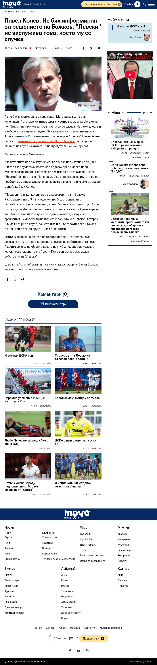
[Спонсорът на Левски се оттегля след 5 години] (78, 339)
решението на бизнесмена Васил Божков (46, 141)
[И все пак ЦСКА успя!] (28, 339)
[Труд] (77, 514)
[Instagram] (87, 650)
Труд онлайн (20, 48)
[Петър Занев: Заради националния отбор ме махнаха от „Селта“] (28, 466)
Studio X (148, 661)
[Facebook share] (84, 48)
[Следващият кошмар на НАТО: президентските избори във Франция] (130, 127)
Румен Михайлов (141, 157)
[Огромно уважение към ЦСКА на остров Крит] (28, 381)
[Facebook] (70, 650)
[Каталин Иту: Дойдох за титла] (78, 381)
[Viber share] (91, 48)
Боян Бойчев (135, 37)
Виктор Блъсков (130, 184)
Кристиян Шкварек (139, 241)
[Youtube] (78, 650)
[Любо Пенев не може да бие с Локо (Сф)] (28, 424)
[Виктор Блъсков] (144, 184)
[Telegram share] (98, 48)
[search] (144, 4)
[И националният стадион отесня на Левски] (78, 466)
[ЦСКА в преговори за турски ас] (78, 424)
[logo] (11, 4)
